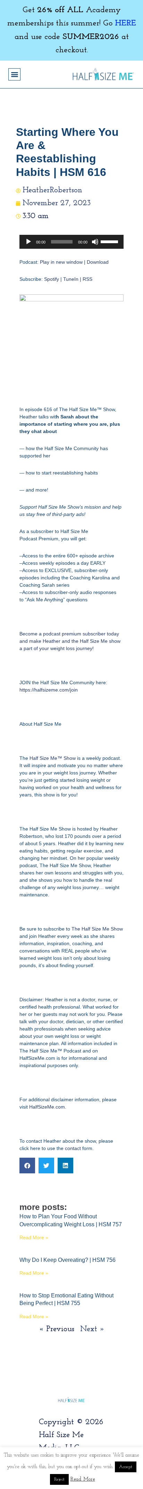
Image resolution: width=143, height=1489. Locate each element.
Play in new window (61, 262)
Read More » (33, 1237)
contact (73, 1148)
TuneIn (70, 279)
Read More (82, 1479)
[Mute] (95, 241)
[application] (71, 242)
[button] (14, 74)
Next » (92, 1329)
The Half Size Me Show (97, 929)
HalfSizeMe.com (47, 1107)
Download (98, 262)
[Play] (28, 241)
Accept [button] (125, 1467)
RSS (87, 279)
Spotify (51, 279)
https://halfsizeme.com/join (48, 690)
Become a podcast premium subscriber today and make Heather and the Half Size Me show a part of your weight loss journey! (69, 641)
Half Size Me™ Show (53, 758)
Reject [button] (59, 1479)
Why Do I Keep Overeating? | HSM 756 (67, 1260)
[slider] (110, 241)
